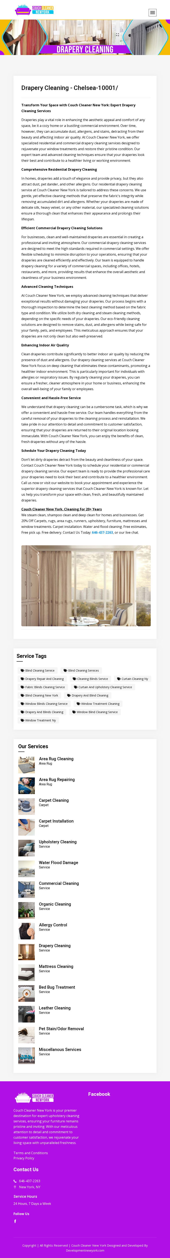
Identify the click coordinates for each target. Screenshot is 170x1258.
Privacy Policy (23, 1158)
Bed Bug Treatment (57, 987)
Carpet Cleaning (54, 800)
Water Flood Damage (58, 862)
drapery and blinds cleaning (43, 712)
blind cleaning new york (41, 695)
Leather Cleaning (55, 1007)
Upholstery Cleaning (58, 841)
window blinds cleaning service (46, 704)
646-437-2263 (102, 532)
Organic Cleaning (55, 904)
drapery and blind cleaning (89, 695)
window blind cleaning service (97, 712)
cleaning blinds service (92, 679)
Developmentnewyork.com (85, 1250)
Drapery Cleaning (55, 945)
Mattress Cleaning (56, 966)
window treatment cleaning (99, 704)
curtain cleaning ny (134, 679)
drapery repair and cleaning (44, 679)
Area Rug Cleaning (56, 758)
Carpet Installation (56, 821)
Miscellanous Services (60, 1049)
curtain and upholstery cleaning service (105, 687)
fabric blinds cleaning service (44, 687)
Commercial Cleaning (59, 883)
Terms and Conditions (30, 1153)
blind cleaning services (83, 670)
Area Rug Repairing (57, 779)
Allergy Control (53, 924)
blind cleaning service (39, 670)
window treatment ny (40, 720)
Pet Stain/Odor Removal (61, 1028)
